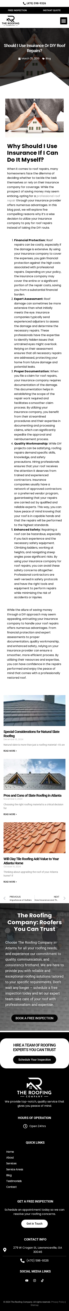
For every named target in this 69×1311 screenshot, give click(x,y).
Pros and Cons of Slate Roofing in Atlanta (32, 795)
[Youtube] (27, 1281)
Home (10, 1152)
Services (11, 1163)
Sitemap (35, 1305)
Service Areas (14, 1169)
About (10, 1158)
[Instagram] (34, 1281)
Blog (48, 58)
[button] (63, 21)
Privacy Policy (58, 1302)
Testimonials (14, 1181)
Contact (11, 1187)
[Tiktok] (42, 1281)
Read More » (10, 750)
